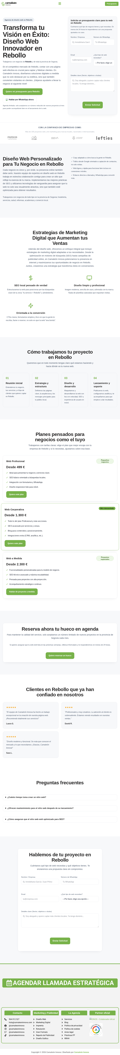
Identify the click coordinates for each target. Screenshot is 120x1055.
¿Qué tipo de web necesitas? (100, 56)
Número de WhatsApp (102, 37)
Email (73, 55)
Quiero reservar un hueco (60, 656)
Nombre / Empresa (78, 37)
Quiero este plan (16, 494)
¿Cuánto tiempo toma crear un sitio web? (26, 797)
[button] (59, 3)
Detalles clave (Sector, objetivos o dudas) (86, 75)
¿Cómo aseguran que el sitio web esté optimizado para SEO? (35, 819)
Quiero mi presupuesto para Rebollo (23, 91)
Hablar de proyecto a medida (22, 592)
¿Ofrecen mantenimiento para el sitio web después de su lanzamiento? (40, 808)
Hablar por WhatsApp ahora (21, 100)
